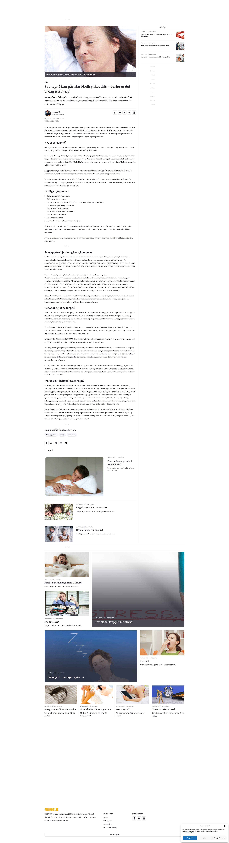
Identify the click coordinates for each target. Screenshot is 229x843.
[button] (225, 826)
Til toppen (115, 835)
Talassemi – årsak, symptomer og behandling (155, 45)
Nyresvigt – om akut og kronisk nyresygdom (155, 57)
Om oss (105, 818)
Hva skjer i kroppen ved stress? (114, 622)
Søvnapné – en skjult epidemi (66, 677)
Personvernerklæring (110, 827)
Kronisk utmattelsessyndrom (95, 709)
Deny (204, 838)
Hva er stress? (52, 622)
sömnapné (71, 435)
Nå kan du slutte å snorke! (89, 530)
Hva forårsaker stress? (163, 709)
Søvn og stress (51, 435)
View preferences (219, 838)
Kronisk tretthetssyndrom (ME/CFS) (63, 583)
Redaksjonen (107, 821)
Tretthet (144, 661)
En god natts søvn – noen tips (91, 507)
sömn (62, 435)
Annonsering (107, 824)
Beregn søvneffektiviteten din (60, 709)
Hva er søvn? (122, 709)
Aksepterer (190, 838)
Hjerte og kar (152, 31)
